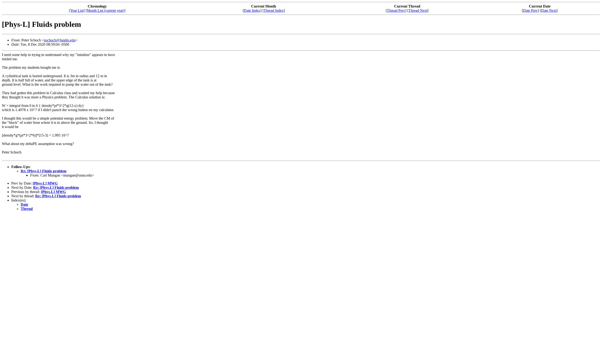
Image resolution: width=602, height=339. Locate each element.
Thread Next (417, 10)
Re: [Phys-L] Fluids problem (43, 171)
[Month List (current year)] (105, 10)
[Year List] (77, 10)
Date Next (548, 10)
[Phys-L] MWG (45, 183)
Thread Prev (396, 10)
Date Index (252, 10)
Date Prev (530, 10)
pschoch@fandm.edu (59, 40)
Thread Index (274, 10)
